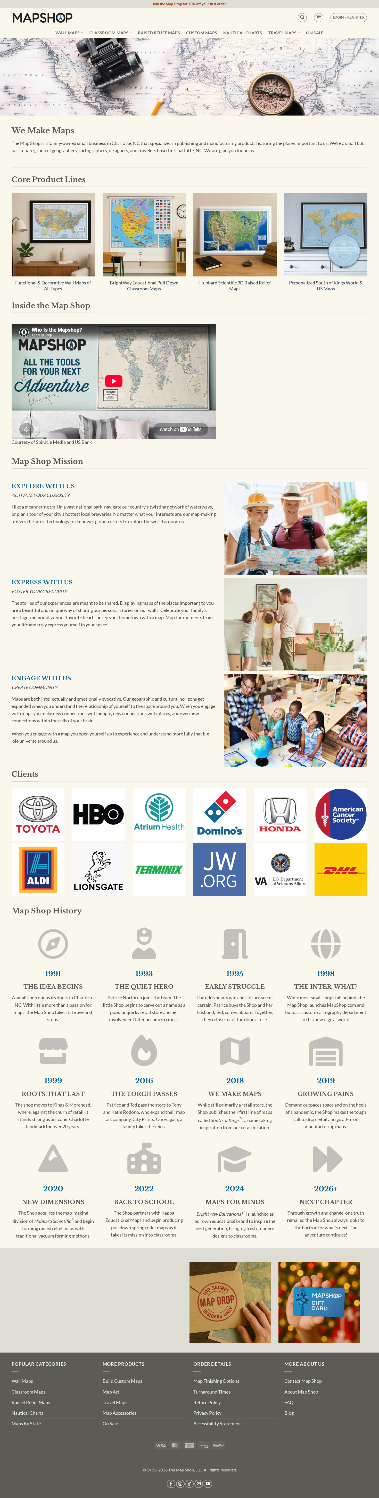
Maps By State (26, 1423)
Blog (289, 1413)
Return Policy (207, 1402)
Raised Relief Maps (159, 33)
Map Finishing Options (216, 1381)
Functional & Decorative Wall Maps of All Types (53, 285)
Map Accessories (119, 1413)
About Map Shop (301, 1392)
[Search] (302, 17)
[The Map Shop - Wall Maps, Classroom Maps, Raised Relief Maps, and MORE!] (42, 17)
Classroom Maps (108, 32)
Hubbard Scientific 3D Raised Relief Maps (235, 285)
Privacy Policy (207, 1413)
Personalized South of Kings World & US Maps (326, 285)
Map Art (111, 1392)
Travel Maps (282, 32)
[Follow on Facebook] (171, 1484)
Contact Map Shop (303, 1381)
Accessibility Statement (217, 1423)
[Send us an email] (198, 1484)
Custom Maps (201, 33)
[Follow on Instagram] (180, 1484)
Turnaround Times (211, 1392)
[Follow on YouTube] (208, 1484)
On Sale (314, 33)
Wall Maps (67, 32)
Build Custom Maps (122, 1381)
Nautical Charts (242, 33)
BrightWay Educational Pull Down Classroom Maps (144, 285)
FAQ (288, 1402)
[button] (318, 17)
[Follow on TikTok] (189, 1484)
